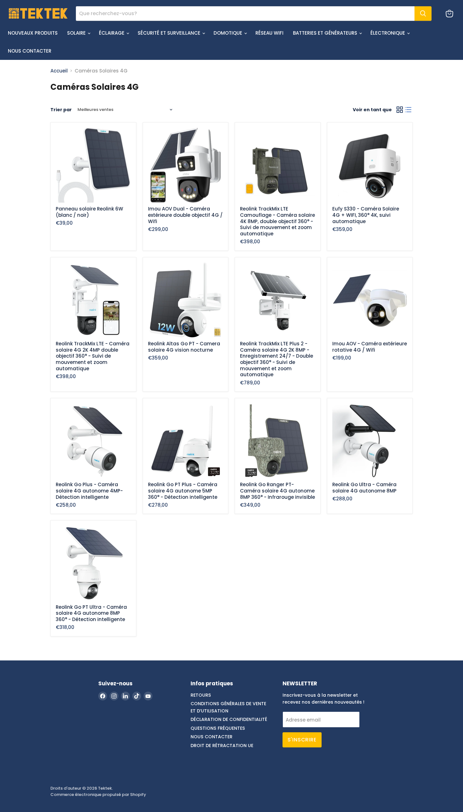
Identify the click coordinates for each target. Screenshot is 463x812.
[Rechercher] (423, 13)
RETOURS (201, 695)
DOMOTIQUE (228, 33)
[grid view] (399, 109)
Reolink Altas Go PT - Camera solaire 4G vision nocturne (184, 346)
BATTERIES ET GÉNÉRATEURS (325, 33)
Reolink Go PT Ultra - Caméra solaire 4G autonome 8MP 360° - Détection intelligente (91, 613)
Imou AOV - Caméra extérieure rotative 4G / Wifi (369, 346)
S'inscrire (302, 739)
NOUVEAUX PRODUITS (33, 33)
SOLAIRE (77, 33)
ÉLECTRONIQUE (388, 33)
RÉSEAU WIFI (269, 33)
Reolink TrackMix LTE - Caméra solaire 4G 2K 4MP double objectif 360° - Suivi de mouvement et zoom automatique (92, 356)
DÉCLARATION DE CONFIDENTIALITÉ (229, 719)
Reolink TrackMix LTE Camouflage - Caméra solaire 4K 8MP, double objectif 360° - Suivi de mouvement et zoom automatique (277, 221)
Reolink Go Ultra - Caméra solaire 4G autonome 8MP (364, 487)
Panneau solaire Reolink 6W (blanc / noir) (89, 211)
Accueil (59, 70)
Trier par (61, 109)
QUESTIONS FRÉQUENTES (218, 728)
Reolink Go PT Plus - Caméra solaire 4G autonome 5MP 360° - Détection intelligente (182, 490)
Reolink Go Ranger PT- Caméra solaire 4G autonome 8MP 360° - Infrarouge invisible (277, 490)
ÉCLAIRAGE (112, 33)
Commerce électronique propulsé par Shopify (98, 795)
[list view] (408, 109)
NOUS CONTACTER (29, 51)
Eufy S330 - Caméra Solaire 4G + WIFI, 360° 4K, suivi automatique (365, 214)
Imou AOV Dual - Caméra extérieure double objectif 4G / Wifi (185, 214)
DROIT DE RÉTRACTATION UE (222, 745)
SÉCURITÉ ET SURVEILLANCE (170, 33)
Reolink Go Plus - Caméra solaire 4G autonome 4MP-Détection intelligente (89, 490)
